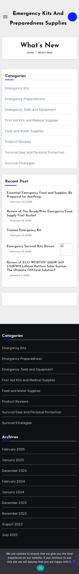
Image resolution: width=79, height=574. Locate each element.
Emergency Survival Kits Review (30, 246)
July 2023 (10, 535)
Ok (40, 568)
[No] (74, 561)
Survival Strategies (20, 163)
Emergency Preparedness (25, 99)
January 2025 (13, 460)
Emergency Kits (17, 88)
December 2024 (14, 471)
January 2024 (13, 492)
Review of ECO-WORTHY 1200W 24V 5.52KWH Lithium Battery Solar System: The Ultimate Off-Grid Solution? (37, 266)
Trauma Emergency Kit (24, 230)
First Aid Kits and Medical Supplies (31, 120)
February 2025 (13, 449)
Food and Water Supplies (24, 131)
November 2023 (14, 513)
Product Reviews (18, 142)
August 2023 (12, 524)
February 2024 (13, 481)
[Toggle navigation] (5, 16)
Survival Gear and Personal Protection (34, 152)
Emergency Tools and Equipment (30, 110)
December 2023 (14, 503)
